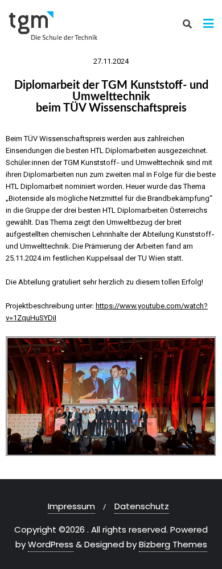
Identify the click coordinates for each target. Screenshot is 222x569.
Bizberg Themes (173, 544)
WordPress (50, 544)
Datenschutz (141, 506)
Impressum (71, 506)
